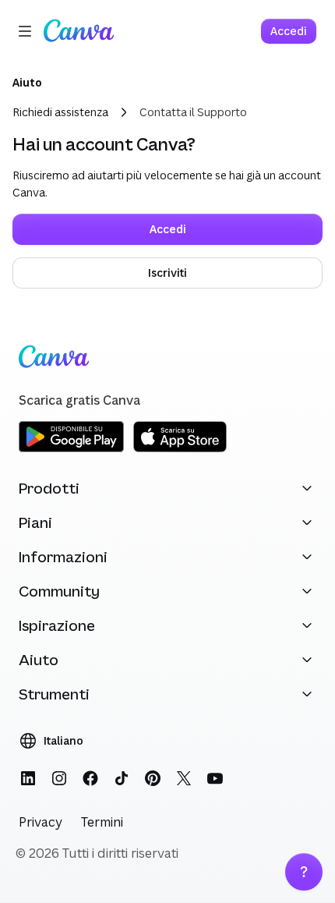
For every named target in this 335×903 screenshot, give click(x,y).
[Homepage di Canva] (79, 31)
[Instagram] (59, 778)
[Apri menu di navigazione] (24, 31)
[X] (183, 778)
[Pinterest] (152, 778)
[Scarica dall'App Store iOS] (180, 449)
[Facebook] (90, 778)
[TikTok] (121, 778)
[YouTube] (215, 778)
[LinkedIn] (28, 778)
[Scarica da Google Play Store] (71, 449)
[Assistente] (304, 872)
